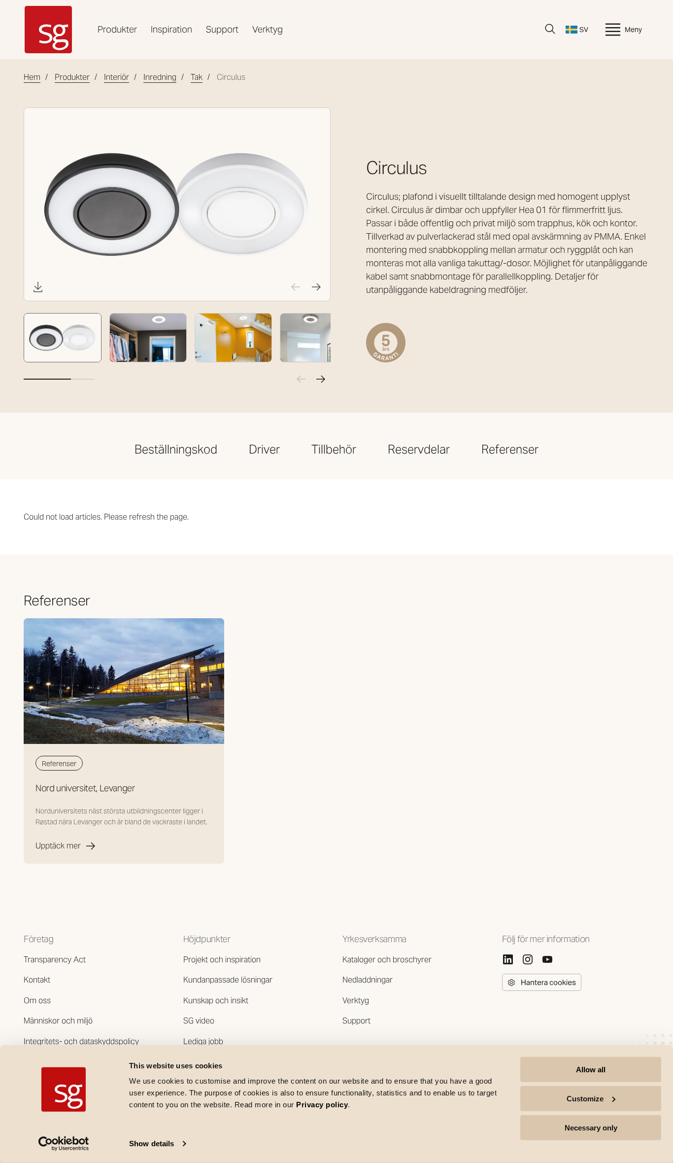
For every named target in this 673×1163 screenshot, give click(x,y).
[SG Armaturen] (48, 29)
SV (583, 29)
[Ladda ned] (38, 287)
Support (222, 29)
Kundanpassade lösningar (227, 980)
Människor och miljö (58, 1021)
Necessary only (591, 1127)
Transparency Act (55, 959)
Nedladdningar (367, 980)
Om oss (37, 1000)
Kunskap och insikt (215, 1000)
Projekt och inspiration (222, 959)
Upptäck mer (58, 846)
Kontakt (37, 980)
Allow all (591, 1069)
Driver (264, 449)
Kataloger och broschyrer (387, 959)
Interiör (116, 77)
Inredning (159, 77)
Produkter (117, 29)
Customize (585, 1098)
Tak (196, 77)
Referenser (509, 449)
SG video (198, 1021)
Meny (633, 29)
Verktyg (267, 29)
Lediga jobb (203, 1041)
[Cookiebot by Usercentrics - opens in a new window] (64, 1143)
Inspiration (171, 29)
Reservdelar (419, 449)
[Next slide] (316, 287)
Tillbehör (333, 449)
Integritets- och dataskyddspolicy (81, 1041)
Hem (32, 77)
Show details (151, 1143)
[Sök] (550, 29)
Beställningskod (176, 449)
